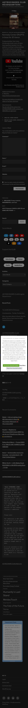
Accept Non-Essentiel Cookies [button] (11, 365)
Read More (23, 365)
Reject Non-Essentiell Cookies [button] (14, 368)
